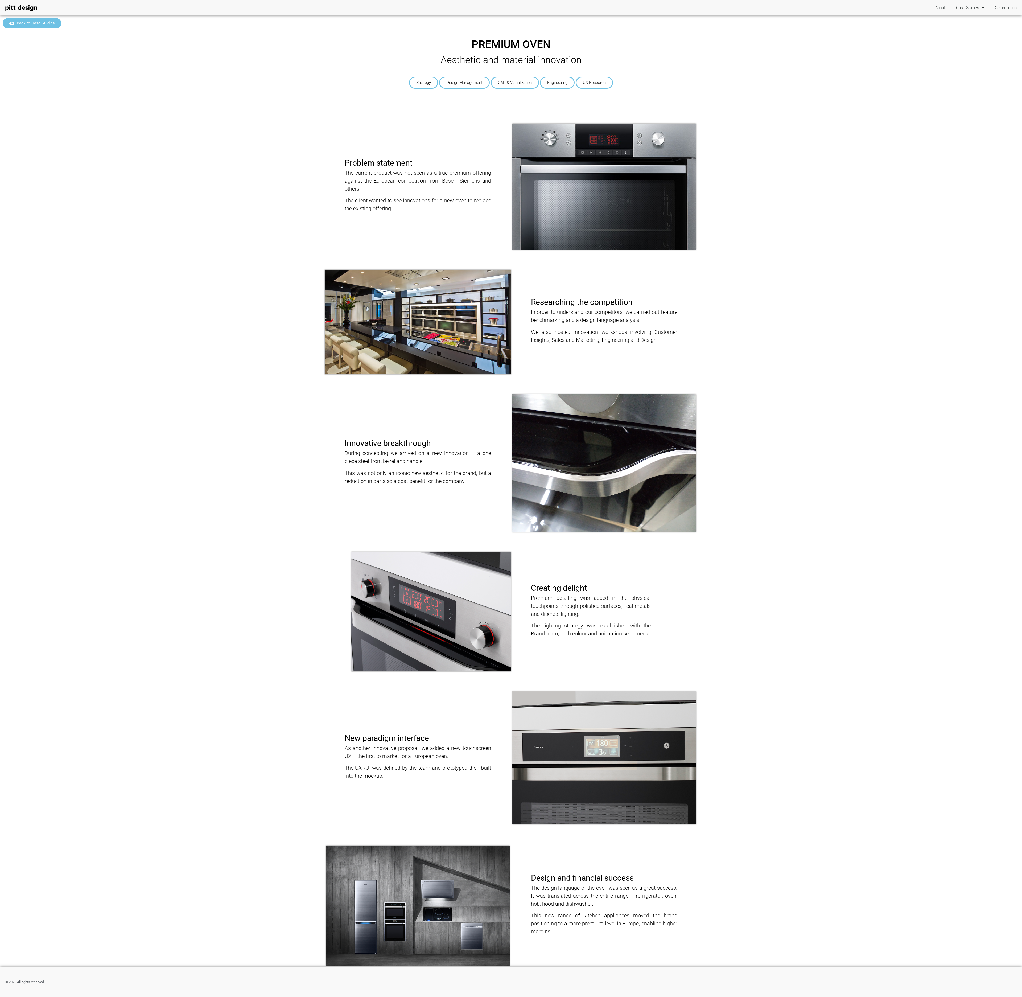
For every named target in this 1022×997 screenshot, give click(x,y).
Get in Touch (1006, 7)
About (940, 7)
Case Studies (967, 7)
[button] (423, 83)
